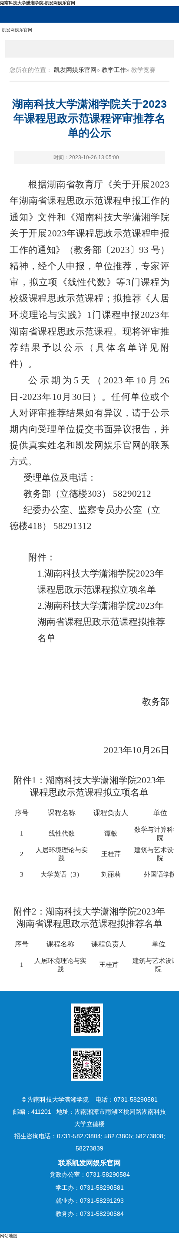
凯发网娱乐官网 (17, 29)
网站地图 (8, 1235)
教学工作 (114, 69)
